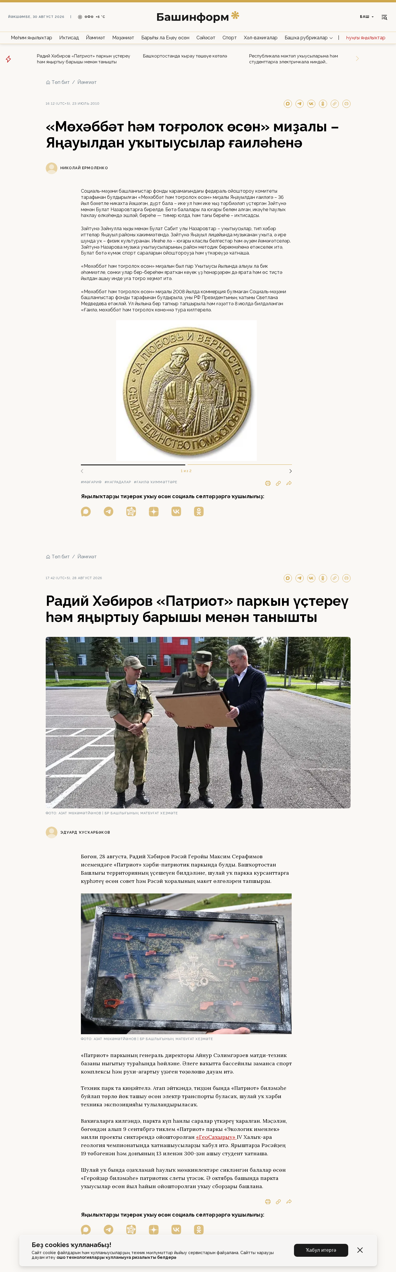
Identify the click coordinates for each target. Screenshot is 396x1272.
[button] (288, 471)
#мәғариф (91, 482)
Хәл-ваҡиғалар (261, 37)
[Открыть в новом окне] (86, 511)
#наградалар (118, 482)
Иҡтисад (69, 37)
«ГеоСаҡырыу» (216, 1137)
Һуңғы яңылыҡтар (365, 37)
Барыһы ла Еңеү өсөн (165, 37)
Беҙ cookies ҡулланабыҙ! (71, 1245)
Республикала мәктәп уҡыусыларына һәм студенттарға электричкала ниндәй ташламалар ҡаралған (293, 59)
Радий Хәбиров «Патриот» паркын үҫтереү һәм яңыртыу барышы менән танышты (83, 59)
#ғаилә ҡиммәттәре (155, 482)
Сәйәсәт (205, 37)
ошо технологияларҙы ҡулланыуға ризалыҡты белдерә (116, 1257)
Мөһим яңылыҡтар (31, 37)
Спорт (229, 37)
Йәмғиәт (95, 37)
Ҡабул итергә (321, 1250)
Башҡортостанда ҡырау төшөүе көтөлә (185, 56)
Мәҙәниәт (123, 37)
